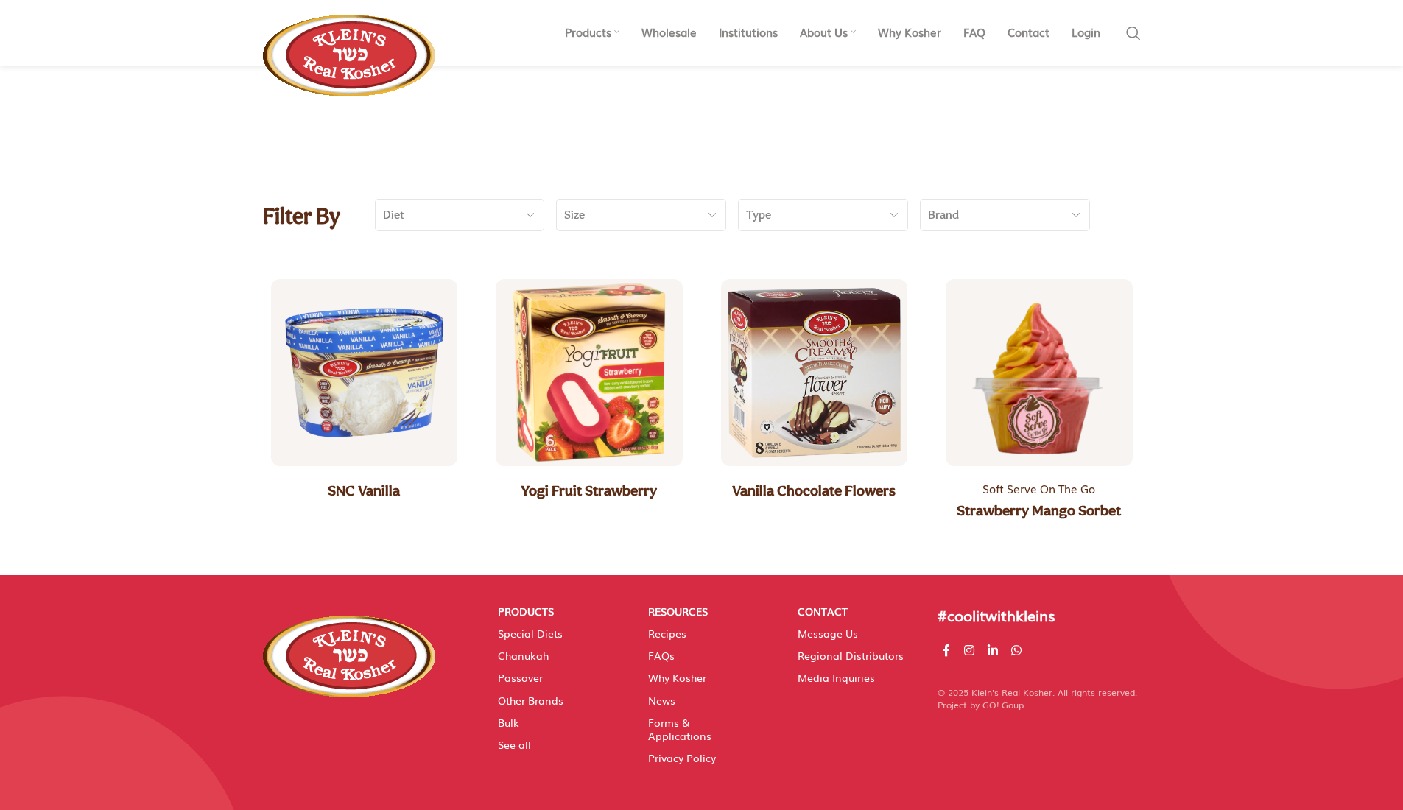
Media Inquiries (836, 677)
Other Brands (530, 700)
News (661, 700)
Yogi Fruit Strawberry (589, 490)
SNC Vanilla (364, 490)
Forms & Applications (679, 729)
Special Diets (530, 633)
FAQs (661, 655)
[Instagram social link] (969, 650)
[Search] (1133, 33)
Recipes (667, 633)
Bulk (508, 722)
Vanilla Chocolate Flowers (814, 490)
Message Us (828, 633)
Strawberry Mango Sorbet (1039, 510)
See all (514, 744)
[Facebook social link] (946, 650)
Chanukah (523, 655)
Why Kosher (677, 677)
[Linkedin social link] (992, 650)
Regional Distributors (851, 655)
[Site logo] (349, 48)
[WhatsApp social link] (1017, 650)
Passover (520, 677)
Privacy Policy (682, 757)
